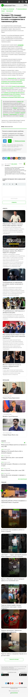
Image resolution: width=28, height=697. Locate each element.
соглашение (20, 45)
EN (4, 1)
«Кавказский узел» (12, 78)
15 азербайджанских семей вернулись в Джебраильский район (14, 311)
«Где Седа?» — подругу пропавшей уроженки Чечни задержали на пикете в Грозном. (14, 555)
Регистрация (14, 198)
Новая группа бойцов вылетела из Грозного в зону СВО (13, 445)
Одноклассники (13, 114)
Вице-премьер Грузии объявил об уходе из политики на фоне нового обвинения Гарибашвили (14, 336)
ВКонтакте (5, 114)
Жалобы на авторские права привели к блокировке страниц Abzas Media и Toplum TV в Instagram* (13, 250)
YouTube (21, 115)
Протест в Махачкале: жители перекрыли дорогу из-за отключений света (12, 579)
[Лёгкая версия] (7, 1)
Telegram (15, 107)
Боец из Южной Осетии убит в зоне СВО (12, 470)
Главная (3, 10)
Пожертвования (23, 672)
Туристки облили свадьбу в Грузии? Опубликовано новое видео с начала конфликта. (11, 606)
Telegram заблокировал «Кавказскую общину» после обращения (11, 631)
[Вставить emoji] (16, 184)
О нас (2, 672)
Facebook (17, 112)
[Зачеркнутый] (12, 184)
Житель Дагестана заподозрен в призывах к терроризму (13, 476)
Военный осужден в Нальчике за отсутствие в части (13, 464)
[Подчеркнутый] (9, 184)
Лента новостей (9, 10)
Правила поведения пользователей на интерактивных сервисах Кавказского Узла (14, 688)
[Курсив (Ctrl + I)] (6, 184)
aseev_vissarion (14, 163)
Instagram (22, 112)
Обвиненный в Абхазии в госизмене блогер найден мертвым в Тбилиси (13, 224)
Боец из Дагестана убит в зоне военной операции (12, 458)
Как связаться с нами (12, 672)
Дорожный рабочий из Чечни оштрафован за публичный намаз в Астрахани (13, 501)
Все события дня (22, 479)
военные (7, 83)
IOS (22, 101)
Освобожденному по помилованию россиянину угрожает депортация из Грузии (13, 283)
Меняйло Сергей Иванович (10, 416)
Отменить (14, 202)
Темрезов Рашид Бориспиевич (11, 398)
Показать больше (14, 659)
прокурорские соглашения (16, 83)
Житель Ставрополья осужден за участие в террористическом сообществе (12, 366)
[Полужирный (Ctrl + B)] (4, 184)
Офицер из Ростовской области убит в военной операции (12, 452)
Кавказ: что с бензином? (8, 9)
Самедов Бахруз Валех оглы (10, 435)
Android (19, 101)
